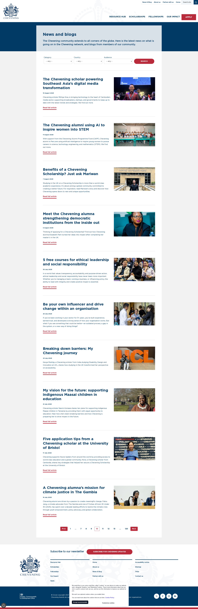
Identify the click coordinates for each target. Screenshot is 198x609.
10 (97, 529)
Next (134, 529)
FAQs (137, 571)
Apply (188, 17)
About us (157, 2)
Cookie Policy (109, 597)
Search (144, 61)
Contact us (139, 576)
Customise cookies (108, 603)
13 (114, 529)
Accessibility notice (142, 562)
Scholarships (137, 17)
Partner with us (168, 2)
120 (126, 529)
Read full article (50, 108)
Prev (64, 529)
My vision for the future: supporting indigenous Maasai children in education (75, 395)
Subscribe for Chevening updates (109, 552)
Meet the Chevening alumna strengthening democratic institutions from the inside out (71, 218)
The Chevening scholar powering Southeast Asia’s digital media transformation (73, 84)
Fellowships (155, 17)
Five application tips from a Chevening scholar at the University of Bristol (75, 443)
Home (178, 2)
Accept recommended (80, 602)
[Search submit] (196, 2)
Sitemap (138, 567)
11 (103, 529)
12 (108, 529)
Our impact (173, 17)
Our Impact (54, 576)
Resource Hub (117, 17)
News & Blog (147, 2)
